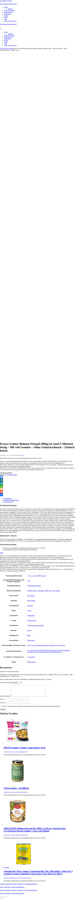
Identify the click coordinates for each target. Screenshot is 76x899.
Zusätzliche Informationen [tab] (11, 500)
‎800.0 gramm (31, 600)
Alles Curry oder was (10, 21)
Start (1, 48)
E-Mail (2, 702)
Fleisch (6, 16)
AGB (1, 887)
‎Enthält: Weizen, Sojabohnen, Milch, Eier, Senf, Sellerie (43, 590)
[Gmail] (38, 491)
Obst (5, 19)
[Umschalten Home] (32, 32)
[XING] (38, 480)
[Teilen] (38, 494)
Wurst (6, 17)
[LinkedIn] (38, 483)
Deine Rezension (5, 696)
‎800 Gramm (30, 595)
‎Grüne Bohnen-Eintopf (34, 585)
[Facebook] (38, 477)
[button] (1, 553)
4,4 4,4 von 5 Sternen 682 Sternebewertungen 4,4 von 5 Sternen (46, 645)
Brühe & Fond (8, 12)
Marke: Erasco (31, 662)
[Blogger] (38, 488)
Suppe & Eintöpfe (9, 10)
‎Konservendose (31, 620)
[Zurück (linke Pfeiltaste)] (0, 898)
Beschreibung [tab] (8, 498)
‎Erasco (29, 610)
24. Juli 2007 (31, 657)
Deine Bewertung (5, 682)
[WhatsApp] (38, 485)
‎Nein (28, 581)
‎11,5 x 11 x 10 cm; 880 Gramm (36, 576)
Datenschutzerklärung (30, 884)
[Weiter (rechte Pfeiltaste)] (2, 898)
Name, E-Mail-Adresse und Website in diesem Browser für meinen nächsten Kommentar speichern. (31, 706)
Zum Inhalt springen (6, 1)
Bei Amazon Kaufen (6, 473)
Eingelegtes (7, 14)
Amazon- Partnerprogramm (8, 884)
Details (22, 455)
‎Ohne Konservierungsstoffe (35, 625)
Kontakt (10, 9)
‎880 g (29, 635)
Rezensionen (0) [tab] (8, 502)
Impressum (20, 884)
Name (2, 699)
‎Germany (30, 605)
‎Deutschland (31, 615)
